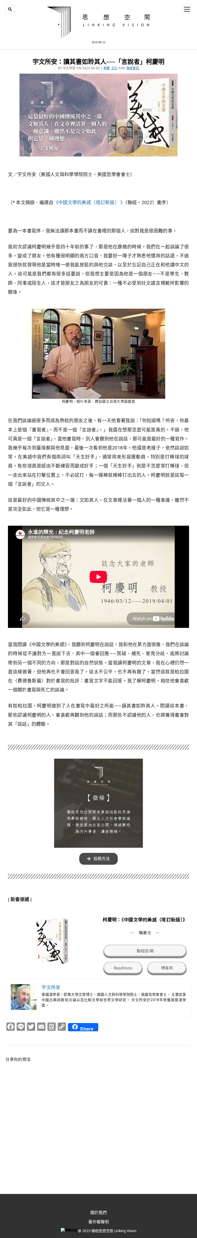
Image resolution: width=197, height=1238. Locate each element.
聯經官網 (145, 951)
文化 (114, 68)
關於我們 (98, 1212)
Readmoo (123, 968)
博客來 (167, 968)
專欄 (106, 68)
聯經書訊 (132, 68)
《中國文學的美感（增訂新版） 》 (89, 202)
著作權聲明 (98, 1221)
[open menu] (187, 9)
